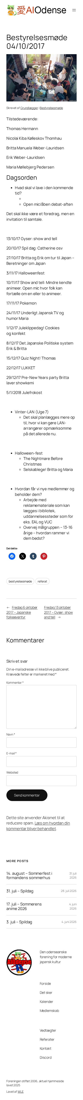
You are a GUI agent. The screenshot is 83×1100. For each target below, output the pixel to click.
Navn (10, 734)
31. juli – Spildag (19, 891)
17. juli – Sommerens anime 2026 (24, 906)
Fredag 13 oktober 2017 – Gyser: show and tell (58, 612)
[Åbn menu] (74, 10)
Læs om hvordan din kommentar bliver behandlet (38, 825)
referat (42, 581)
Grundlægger (29, 108)
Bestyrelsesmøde (51, 108)
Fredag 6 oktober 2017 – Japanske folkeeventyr (21, 612)
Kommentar (15, 682)
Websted (12, 772)
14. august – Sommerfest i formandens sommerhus (29, 875)
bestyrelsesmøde (20, 581)
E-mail (11, 753)
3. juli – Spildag (19, 922)
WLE (21, 1091)
